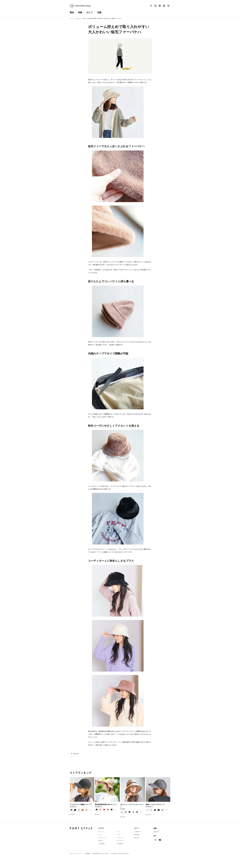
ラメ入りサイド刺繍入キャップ (81, 804)
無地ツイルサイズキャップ (155, 804)
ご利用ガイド (138, 831)
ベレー (118, 834)
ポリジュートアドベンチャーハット (132, 806)
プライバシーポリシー (76, 853)
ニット (100, 834)
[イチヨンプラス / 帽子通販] (80, 6)
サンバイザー (120, 840)
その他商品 (119, 843)
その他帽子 (101, 843)
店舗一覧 (156, 831)
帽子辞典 (137, 834)
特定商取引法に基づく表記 (100, 853)
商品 (72, 12)
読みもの (137, 837)
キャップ (101, 831)
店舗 (99, 12)
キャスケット (102, 837)
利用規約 (87, 853)
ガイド (89, 12)
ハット (118, 831)
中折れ (100, 840)
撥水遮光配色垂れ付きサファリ (106, 804)
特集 (80, 12)
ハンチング (119, 837)
